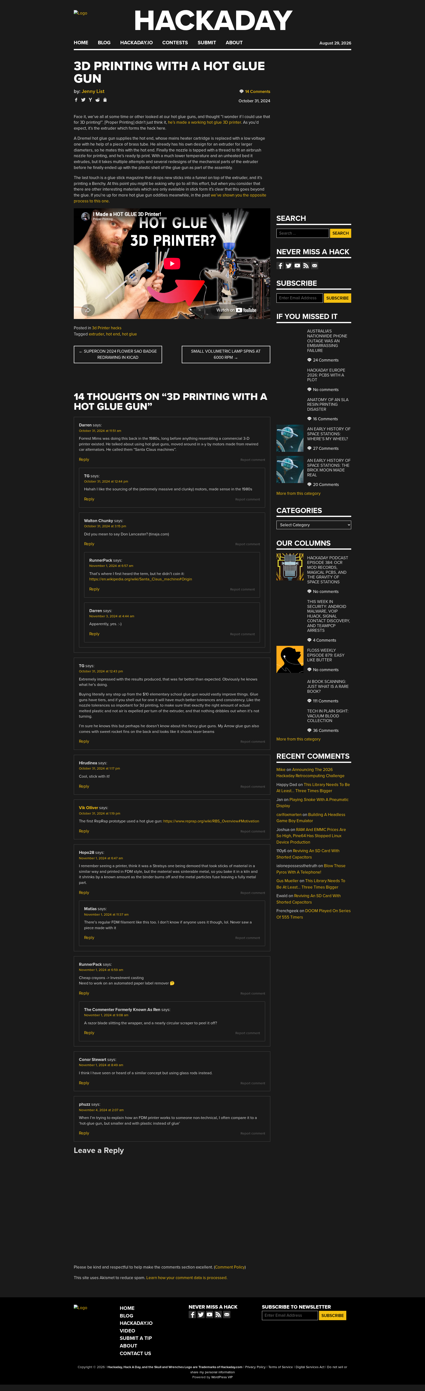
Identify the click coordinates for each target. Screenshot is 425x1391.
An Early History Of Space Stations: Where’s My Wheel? (328, 433)
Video (127, 1331)
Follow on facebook (280, 265)
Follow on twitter (288, 265)
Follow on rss (306, 265)
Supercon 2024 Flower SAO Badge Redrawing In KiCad (118, 354)
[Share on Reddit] (97, 99)
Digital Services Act (310, 1367)
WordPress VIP (222, 1377)
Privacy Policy (255, 1367)
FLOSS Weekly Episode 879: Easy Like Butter (326, 655)
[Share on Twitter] (83, 99)
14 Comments (257, 91)
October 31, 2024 (254, 101)
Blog (104, 43)
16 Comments (325, 419)
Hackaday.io (136, 43)
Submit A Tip (136, 1338)
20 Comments (325, 484)
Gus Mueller (287, 880)
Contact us (314, 265)
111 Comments (325, 701)
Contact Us (135, 1353)
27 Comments (325, 448)
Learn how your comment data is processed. (187, 1277)
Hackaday (213, 20)
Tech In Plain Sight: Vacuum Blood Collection (328, 716)
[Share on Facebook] (76, 99)
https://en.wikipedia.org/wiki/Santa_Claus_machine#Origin (140, 579)
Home (81, 43)
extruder (96, 334)
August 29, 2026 (335, 43)
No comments (325, 389)
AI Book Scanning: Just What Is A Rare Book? (328, 686)
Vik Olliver (88, 807)
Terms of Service (280, 1367)
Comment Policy (230, 1267)
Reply (84, 459)
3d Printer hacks (106, 328)
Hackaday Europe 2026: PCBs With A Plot (326, 375)
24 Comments (325, 360)
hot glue (129, 334)
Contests (175, 43)
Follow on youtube (297, 265)
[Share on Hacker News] (90, 99)
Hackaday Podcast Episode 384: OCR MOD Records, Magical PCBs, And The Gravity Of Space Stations (327, 570)
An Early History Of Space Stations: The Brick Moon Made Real (328, 468)
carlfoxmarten (289, 814)
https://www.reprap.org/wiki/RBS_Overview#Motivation (211, 821)
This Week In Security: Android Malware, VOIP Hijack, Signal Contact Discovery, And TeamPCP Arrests (328, 616)
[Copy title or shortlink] (104, 100)
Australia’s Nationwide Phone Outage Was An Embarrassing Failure (327, 341)
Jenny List (93, 91)
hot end (113, 334)
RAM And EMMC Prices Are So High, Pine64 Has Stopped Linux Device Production (311, 836)
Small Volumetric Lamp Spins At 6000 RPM (226, 354)
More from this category (298, 493)
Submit (207, 43)
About (234, 43)
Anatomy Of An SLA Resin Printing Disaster (328, 404)
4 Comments (324, 640)
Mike (281, 769)
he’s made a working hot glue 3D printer (204, 122)
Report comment (253, 460)
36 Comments (325, 730)
